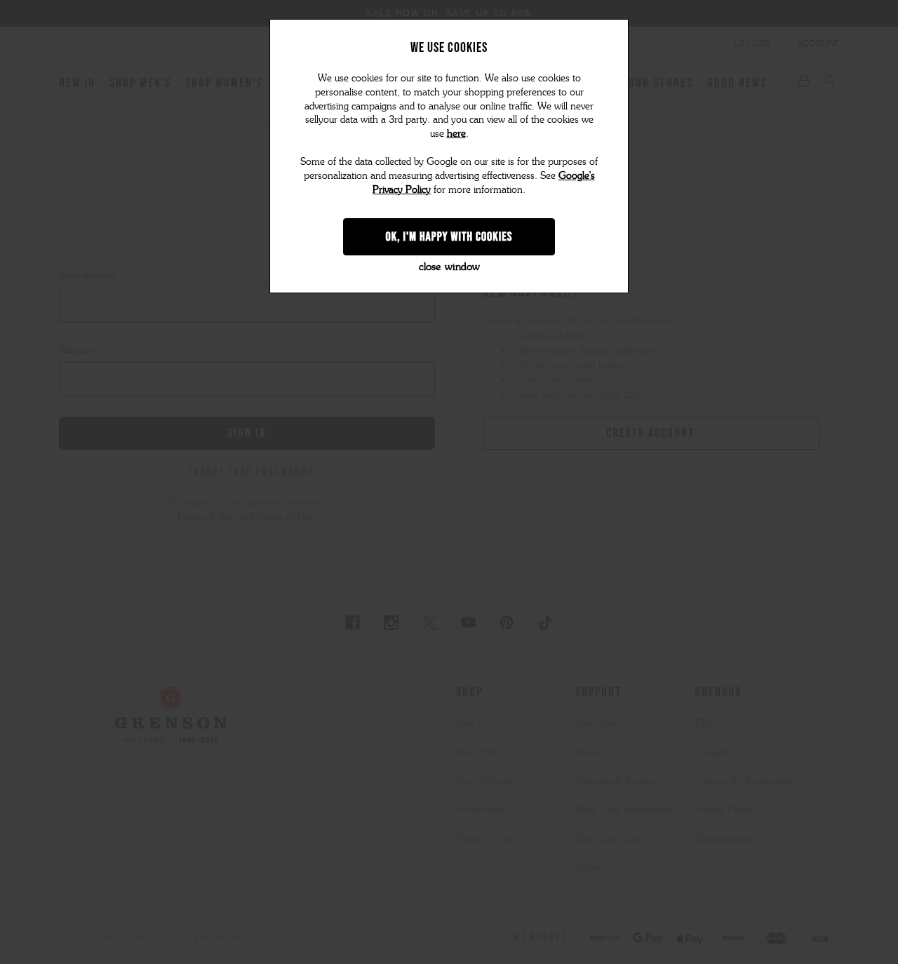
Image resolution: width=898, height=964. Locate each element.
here (456, 134)
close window (449, 266)
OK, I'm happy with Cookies (449, 236)
